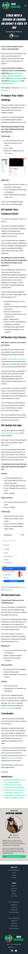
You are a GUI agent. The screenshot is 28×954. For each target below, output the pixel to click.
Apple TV (14, 885)
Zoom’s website (8, 708)
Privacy (14, 875)
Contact (14, 877)
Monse (16, 36)
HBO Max (14, 891)
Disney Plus (14, 888)
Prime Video (14, 896)
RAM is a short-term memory (16, 359)
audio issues (8, 590)
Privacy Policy (14, 909)
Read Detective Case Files (14, 856)
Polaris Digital (17, 947)
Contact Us (14, 907)
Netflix (14, 893)
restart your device (15, 78)
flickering (22, 587)
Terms (14, 872)
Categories (14, 904)
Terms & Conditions (14, 912)
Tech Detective (11, 758)
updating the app (15, 81)
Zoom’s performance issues (10, 433)
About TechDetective (14, 870)
